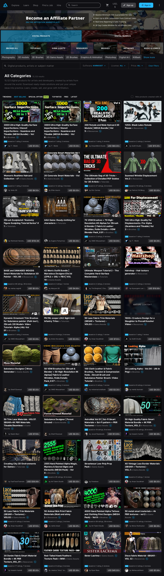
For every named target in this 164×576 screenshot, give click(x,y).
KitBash (136, 57)
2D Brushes (72, 57)
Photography (8, 57)
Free (66, 97)
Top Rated (56, 97)
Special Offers (38, 97)
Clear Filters (153, 66)
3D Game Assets (55, 57)
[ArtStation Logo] (5, 5)
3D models (23, 57)
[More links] (159, 5)
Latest (74, 97)
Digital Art (124, 57)
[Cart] (107, 5)
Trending (7, 97)
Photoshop (110, 57)
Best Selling (20, 97)
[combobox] (83, 5)
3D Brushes (37, 57)
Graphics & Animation (91, 57)
